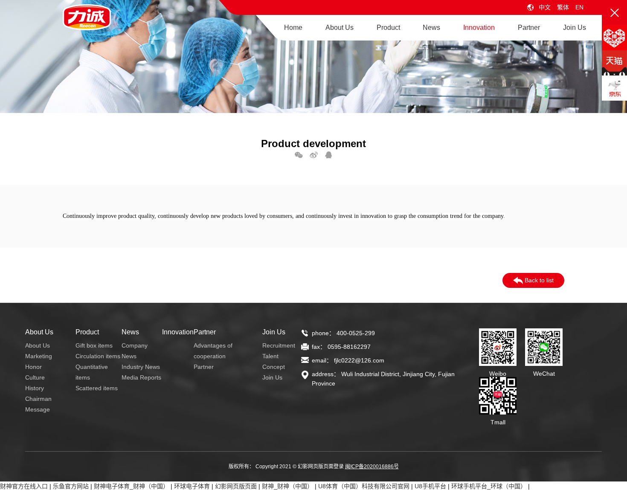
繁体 (563, 7)
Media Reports (141, 377)
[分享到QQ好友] (328, 155)
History (34, 388)
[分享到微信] (298, 155)
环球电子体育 (192, 486)
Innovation (479, 27)
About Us (339, 27)
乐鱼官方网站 (71, 486)
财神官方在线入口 (24, 486)
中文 (545, 7)
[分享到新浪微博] (313, 155)
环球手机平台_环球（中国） (488, 486)
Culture (35, 377)
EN (579, 7)
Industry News (141, 366)
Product (388, 27)
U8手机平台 (430, 486)
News (431, 27)
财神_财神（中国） (287, 486)
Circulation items (97, 356)
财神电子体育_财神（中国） (131, 486)
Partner (529, 27)
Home (293, 27)
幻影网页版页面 (236, 486)
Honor (33, 366)
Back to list (538, 280)
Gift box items (94, 345)
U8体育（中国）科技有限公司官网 (363, 486)
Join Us (574, 27)
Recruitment (278, 345)
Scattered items (96, 388)
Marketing (38, 356)
